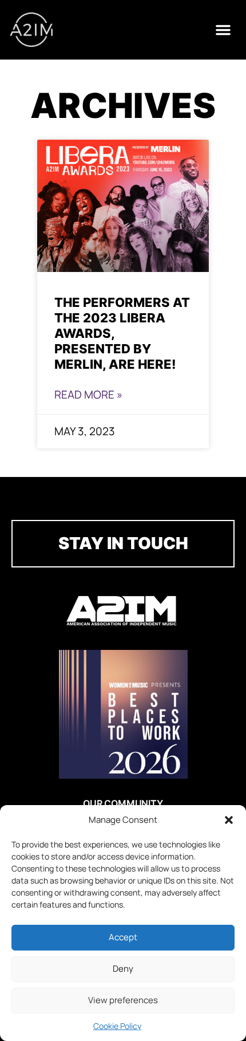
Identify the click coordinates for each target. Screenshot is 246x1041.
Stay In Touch (123, 543)
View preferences (123, 1000)
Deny (123, 969)
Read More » (88, 394)
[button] (229, 820)
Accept (123, 937)
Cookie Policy (117, 1025)
